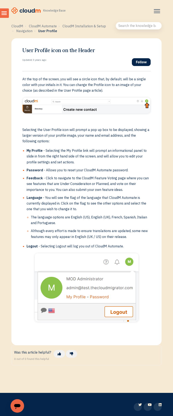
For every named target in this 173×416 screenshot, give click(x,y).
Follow (141, 62)
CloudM (17, 26)
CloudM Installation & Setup (84, 26)
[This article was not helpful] (71, 354)
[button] (157, 11)
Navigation (24, 31)
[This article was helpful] (59, 354)
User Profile (47, 31)
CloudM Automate (43, 26)
